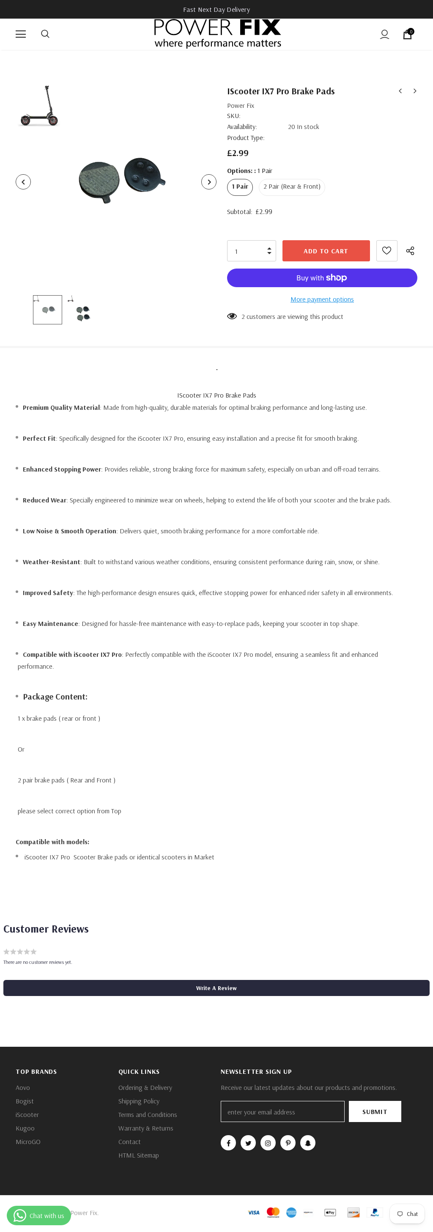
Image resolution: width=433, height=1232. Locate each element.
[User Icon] (384, 34)
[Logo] (217, 34)
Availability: (242, 126)
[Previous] (23, 181)
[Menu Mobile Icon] (21, 34)
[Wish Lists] (386, 250)
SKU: (234, 115)
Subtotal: (239, 211)
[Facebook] (228, 1142)
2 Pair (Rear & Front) (292, 186)
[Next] (208, 181)
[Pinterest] (288, 1142)
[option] (116, 181)
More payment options (322, 299)
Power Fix (240, 105)
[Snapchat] (307, 1142)
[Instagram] (268, 1142)
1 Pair (240, 186)
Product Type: (246, 137)
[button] (216, 988)
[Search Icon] (53, 34)
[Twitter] (248, 1142)
